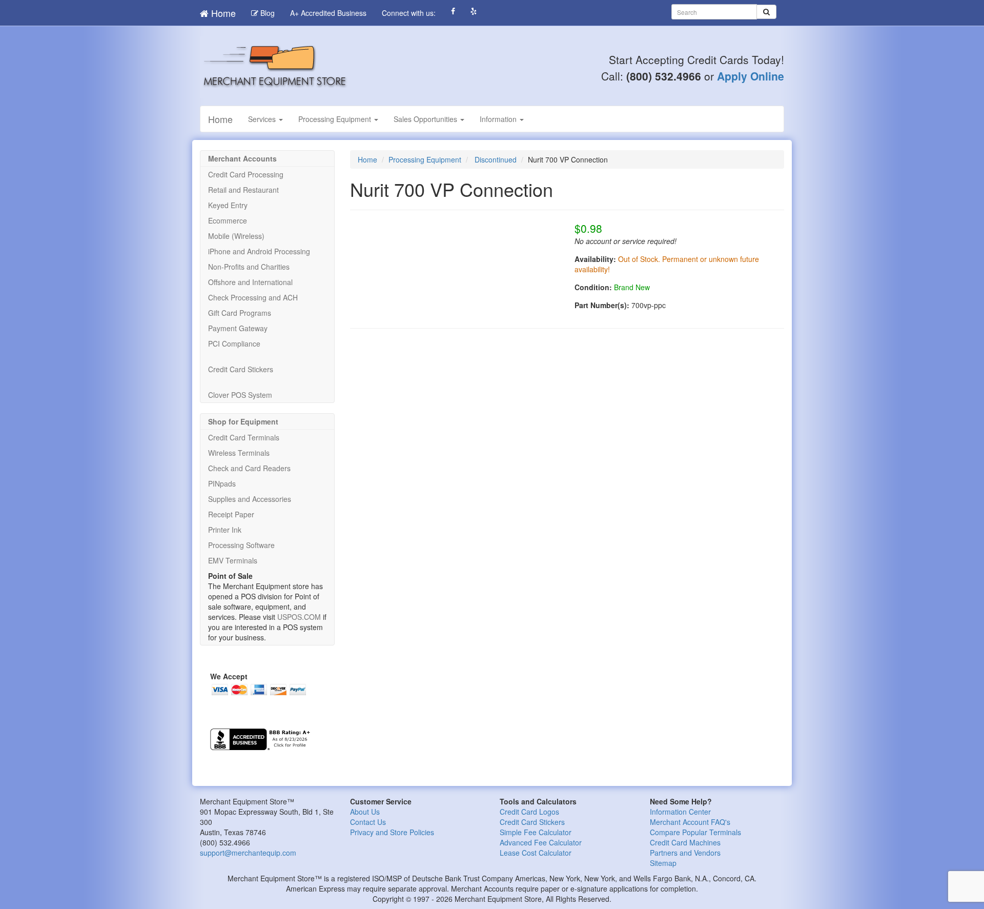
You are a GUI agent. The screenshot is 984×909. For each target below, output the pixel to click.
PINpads (222, 483)
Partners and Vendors (685, 852)
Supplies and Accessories (249, 499)
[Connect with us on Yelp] (473, 11)
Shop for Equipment (243, 421)
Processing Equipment (335, 119)
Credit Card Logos (529, 811)
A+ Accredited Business (328, 13)
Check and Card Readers (249, 468)
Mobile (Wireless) (236, 236)
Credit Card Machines (685, 842)
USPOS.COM (299, 617)
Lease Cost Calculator (535, 852)
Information (499, 119)
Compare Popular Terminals (695, 832)
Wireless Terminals (239, 453)
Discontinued (496, 159)
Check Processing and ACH (253, 297)
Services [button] (263, 119)
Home (222, 12)
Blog (266, 13)
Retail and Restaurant (243, 190)
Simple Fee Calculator (535, 832)
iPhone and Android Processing (259, 251)
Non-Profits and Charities (249, 266)
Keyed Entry (228, 205)
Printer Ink (224, 529)
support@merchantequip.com (248, 852)
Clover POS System (240, 395)
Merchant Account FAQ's (690, 822)
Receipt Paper (231, 514)
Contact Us (368, 822)
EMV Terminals (232, 560)
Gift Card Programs (239, 313)
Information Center (680, 811)
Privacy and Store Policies (392, 832)
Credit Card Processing (245, 174)
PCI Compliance (234, 343)
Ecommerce (227, 220)
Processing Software (241, 545)
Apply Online (750, 76)
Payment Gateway (238, 328)
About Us (365, 811)
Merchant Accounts (242, 158)
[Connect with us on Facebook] (453, 11)
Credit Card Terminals (243, 437)
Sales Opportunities (426, 119)
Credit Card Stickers (240, 369)
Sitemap (663, 863)
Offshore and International (250, 282)
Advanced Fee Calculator (541, 842)
